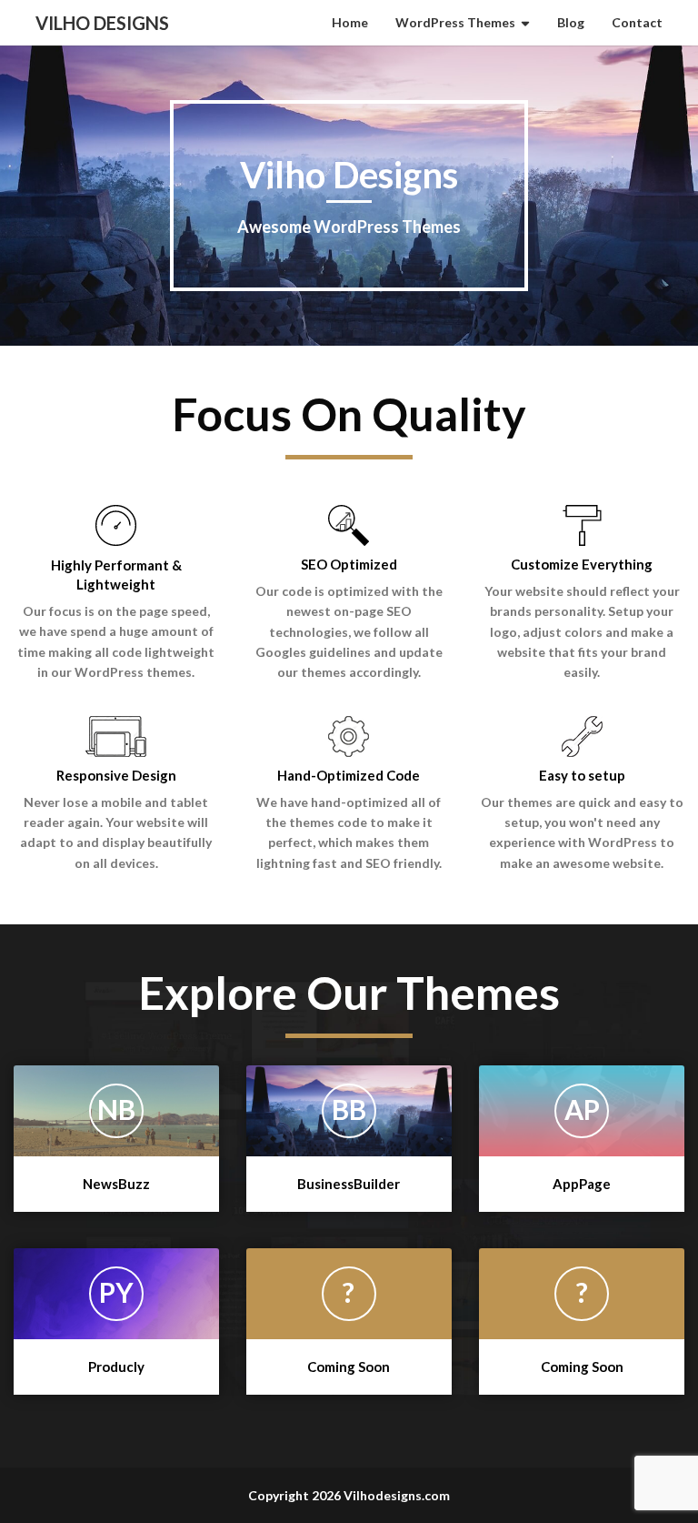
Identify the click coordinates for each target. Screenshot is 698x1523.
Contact (637, 22)
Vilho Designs (102, 23)
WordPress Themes (455, 22)
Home (350, 22)
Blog (570, 22)
